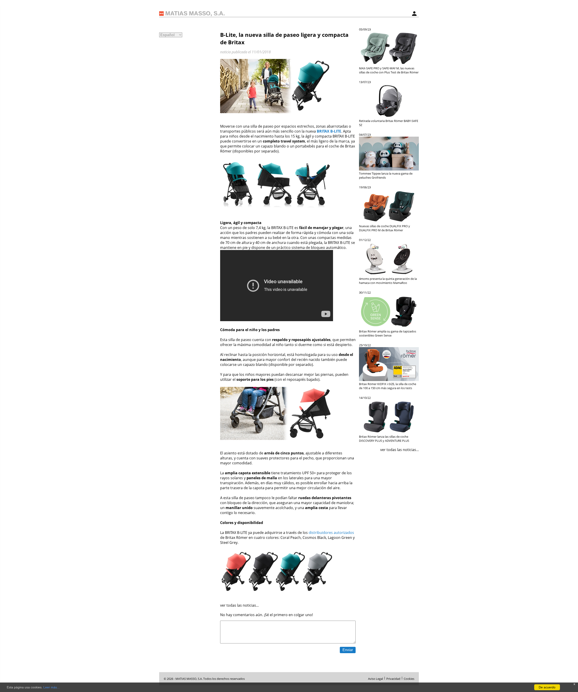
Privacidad (393, 678)
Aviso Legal (375, 678)
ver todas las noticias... (239, 605)
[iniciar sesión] (414, 13)
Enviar (348, 650)
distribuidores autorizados (331, 532)
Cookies (409, 678)
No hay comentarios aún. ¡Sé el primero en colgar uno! (266, 614)
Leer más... (51, 687)
